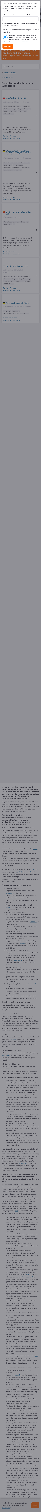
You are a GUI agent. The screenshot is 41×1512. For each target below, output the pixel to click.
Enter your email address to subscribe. (15, 15)
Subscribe (7, 46)
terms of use (25, 41)
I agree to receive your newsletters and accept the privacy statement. (19, 24)
